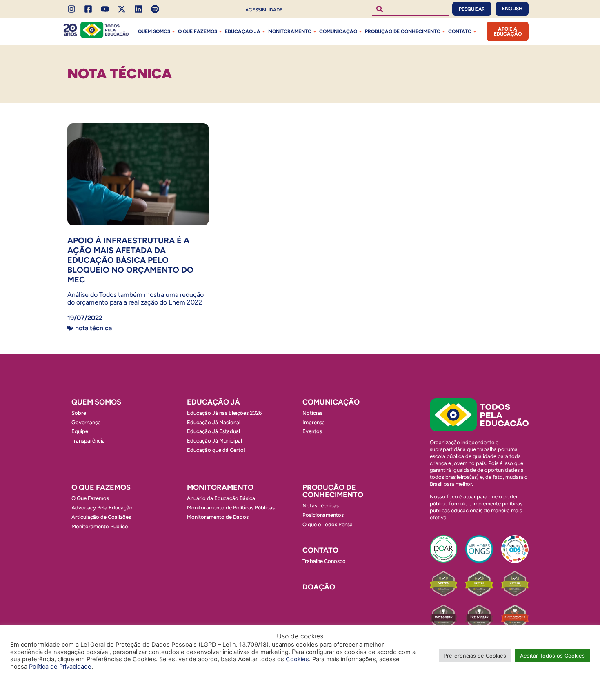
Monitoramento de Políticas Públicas (231, 508)
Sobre (78, 413)
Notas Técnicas (320, 506)
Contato (459, 31)
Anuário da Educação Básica (221, 498)
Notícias (312, 413)
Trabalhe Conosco (324, 561)
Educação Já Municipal (214, 441)
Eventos (312, 431)
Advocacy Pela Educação (102, 508)
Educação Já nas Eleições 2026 (224, 413)
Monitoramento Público (99, 526)
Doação (318, 587)
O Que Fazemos (90, 498)
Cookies (297, 659)
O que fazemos (197, 31)
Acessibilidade (263, 10)
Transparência (88, 441)
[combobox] (410, 9)
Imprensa (313, 422)
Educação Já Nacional (213, 422)
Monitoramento (289, 31)
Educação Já (242, 31)
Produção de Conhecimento (402, 31)
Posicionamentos (323, 515)
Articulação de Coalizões (101, 517)
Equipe (79, 431)
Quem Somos (154, 31)
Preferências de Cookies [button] (475, 655)
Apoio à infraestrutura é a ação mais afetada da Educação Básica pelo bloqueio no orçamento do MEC (130, 260)
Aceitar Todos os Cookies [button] (552, 655)
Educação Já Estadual (213, 431)
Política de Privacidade (60, 666)
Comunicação (338, 31)
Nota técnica (93, 328)
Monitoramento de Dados (218, 517)
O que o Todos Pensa (327, 524)
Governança (86, 422)
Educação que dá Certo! (216, 450)
